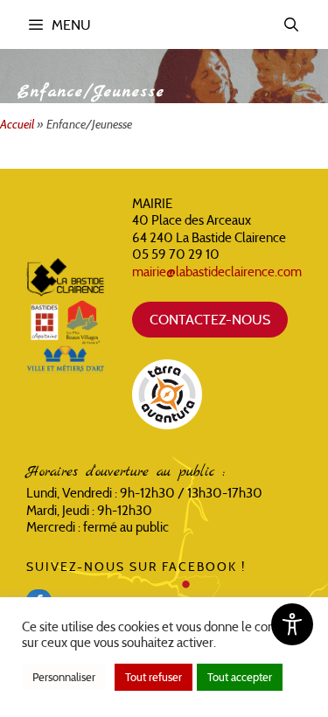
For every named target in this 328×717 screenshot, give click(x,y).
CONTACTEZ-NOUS (210, 319)
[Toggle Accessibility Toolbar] (292, 624)
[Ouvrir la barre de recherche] (292, 24)
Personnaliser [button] (63, 677)
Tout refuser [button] (153, 677)
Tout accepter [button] (239, 677)
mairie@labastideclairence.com (217, 271)
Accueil (17, 124)
